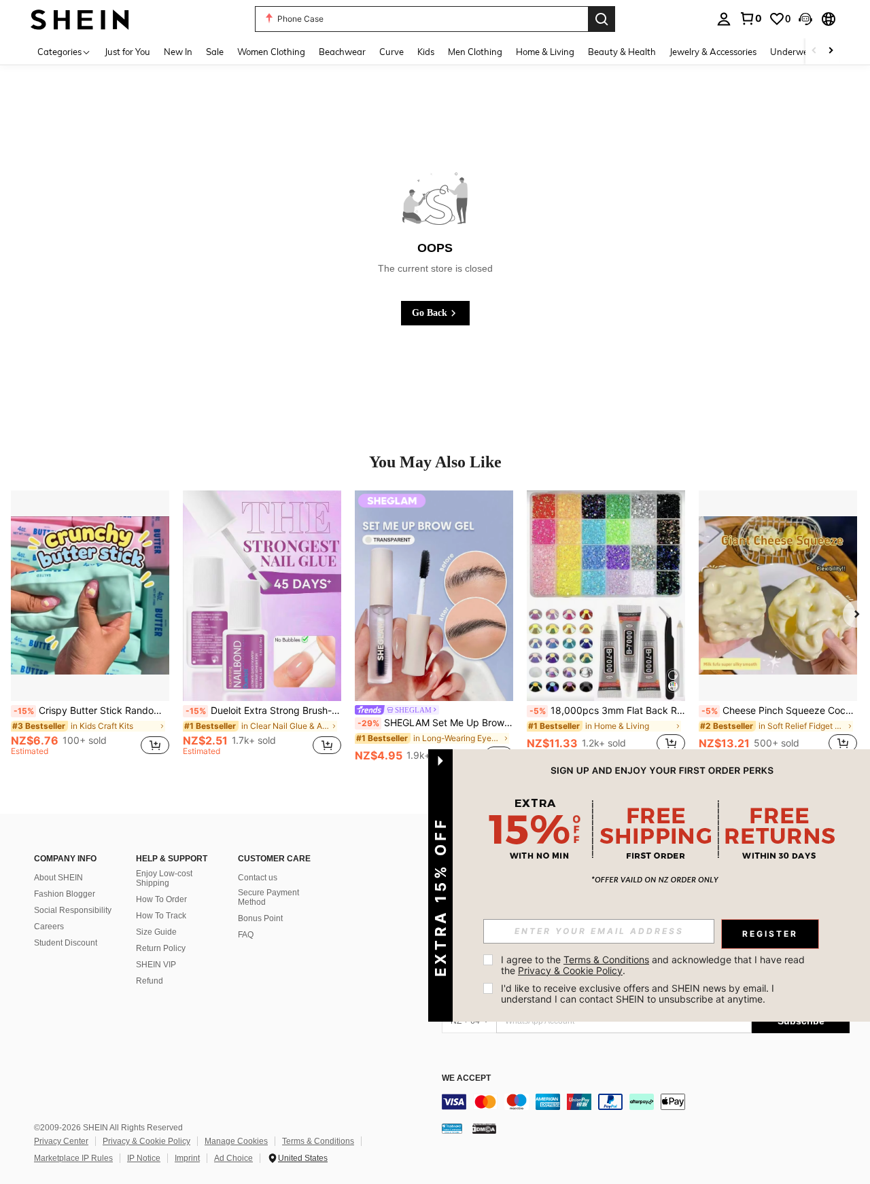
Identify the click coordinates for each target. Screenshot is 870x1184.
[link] (750, 18)
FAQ (246, 934)
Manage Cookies (236, 1141)
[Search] (601, 19)
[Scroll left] (814, 51)
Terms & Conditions (318, 1141)
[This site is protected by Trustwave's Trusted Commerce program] (452, 1128)
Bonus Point (260, 918)
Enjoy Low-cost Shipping (164, 878)
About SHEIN (58, 877)
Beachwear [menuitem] (342, 51)
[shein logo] (80, 19)
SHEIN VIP (156, 964)
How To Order (161, 899)
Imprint (187, 1158)
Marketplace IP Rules (73, 1158)
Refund (149, 981)
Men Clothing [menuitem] (475, 51)
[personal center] (724, 19)
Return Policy (161, 948)
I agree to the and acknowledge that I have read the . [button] (654, 965)
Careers (49, 926)
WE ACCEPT (466, 1078)
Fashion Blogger (64, 894)
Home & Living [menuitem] (545, 51)
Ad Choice (233, 1158)
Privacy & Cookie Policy (146, 1141)
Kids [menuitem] (425, 51)
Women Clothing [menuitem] (271, 51)
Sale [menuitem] (215, 51)
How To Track (161, 915)
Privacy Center (61, 1141)
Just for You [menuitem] (127, 51)
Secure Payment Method (268, 897)
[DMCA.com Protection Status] (484, 1128)
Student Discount (65, 943)
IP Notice (143, 1158)
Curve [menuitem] (391, 51)
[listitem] (90, 629)
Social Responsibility (72, 910)
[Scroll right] (830, 51)
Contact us (257, 877)
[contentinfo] (646, 1102)
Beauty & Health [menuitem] (622, 51)
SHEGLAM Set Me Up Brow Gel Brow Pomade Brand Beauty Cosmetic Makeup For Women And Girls (435, 722)
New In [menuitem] (178, 51)
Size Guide (156, 932)
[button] (805, 19)
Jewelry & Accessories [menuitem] (712, 51)
